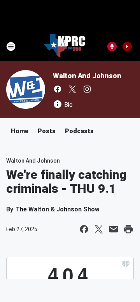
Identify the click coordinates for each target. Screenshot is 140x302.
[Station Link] (65, 46)
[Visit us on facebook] (57, 89)
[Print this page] (128, 229)
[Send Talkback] (112, 46)
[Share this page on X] (98, 229)
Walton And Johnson (87, 76)
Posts (47, 131)
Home (19, 131)
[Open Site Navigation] (11, 46)
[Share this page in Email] (113, 229)
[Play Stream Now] (127, 46)
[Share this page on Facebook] (84, 229)
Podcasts (79, 131)
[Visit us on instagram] (87, 89)
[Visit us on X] (72, 89)
